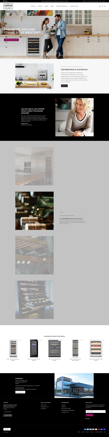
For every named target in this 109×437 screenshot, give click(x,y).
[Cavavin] (8, 6)
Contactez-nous (65, 412)
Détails (64, 85)
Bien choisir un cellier (66, 408)
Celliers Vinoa (44, 405)
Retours (87, 431)
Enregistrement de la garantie (68, 410)
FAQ (105, 431)
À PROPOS (33, 6)
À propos (64, 405)
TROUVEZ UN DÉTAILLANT (62, 6)
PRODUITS (40, 6)
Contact (78, 431)
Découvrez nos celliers (11, 39)
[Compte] (100, 6)
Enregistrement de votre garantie (92, 1)
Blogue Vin (64, 406)
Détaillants (84, 1)
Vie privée (83, 431)
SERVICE (46, 6)
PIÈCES (52, 6)
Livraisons (92, 431)
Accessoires (43, 408)
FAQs (100, 1)
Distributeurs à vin (45, 406)
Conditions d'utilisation (99, 431)
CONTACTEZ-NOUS (74, 6)
